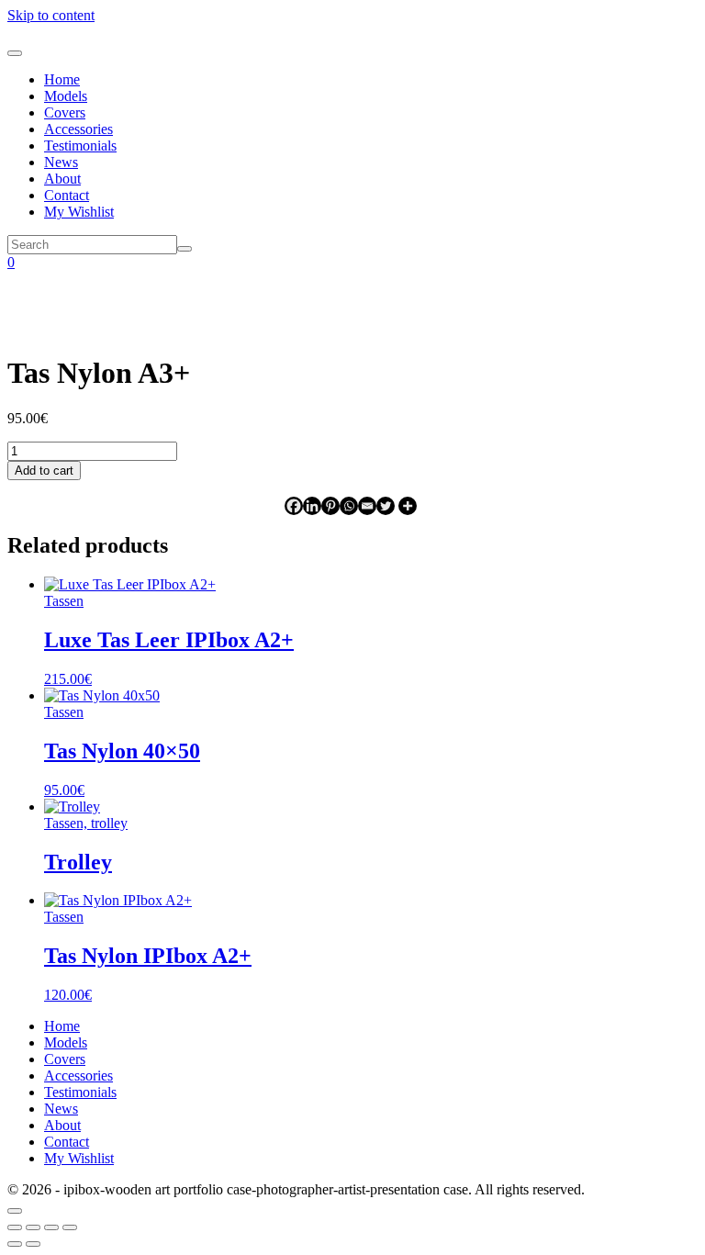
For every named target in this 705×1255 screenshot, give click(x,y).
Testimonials (80, 145)
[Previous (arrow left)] (14, 1244)
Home (62, 79)
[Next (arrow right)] (33, 1244)
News (61, 162)
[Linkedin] (312, 506)
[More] (407, 506)
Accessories (78, 129)
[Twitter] (385, 506)
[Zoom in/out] (14, 1227)
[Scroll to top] (14, 1211)
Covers (64, 112)
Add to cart (44, 470)
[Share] (51, 1227)
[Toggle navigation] (14, 53)
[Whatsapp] (349, 506)
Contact (66, 195)
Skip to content (51, 15)
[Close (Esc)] (69, 1227)
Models (65, 96)
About (62, 178)
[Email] (367, 506)
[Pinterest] (330, 506)
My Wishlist (79, 211)
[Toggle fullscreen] (33, 1227)
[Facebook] (294, 506)
